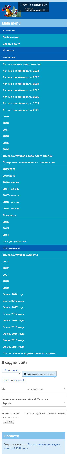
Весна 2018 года (13, 301)
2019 (6, 287)
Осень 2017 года (13, 307)
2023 (6, 261)
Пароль (33, 403)
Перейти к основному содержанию (33, 7)
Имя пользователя (33, 389)
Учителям (9, 57)
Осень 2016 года (13, 320)
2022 (6, 268)
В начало (9, 30)
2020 (6, 281)
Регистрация (11, 370)
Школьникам (11, 248)
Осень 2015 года (13, 333)
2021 (6, 274)
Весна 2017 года (13, 314)
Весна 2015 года (13, 340)
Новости (8, 50)
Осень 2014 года (13, 346)
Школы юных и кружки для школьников (29, 353)
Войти (39, 374)
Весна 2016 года (13, 327)
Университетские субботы (20, 254)
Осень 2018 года (13, 294)
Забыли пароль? (14, 380)
